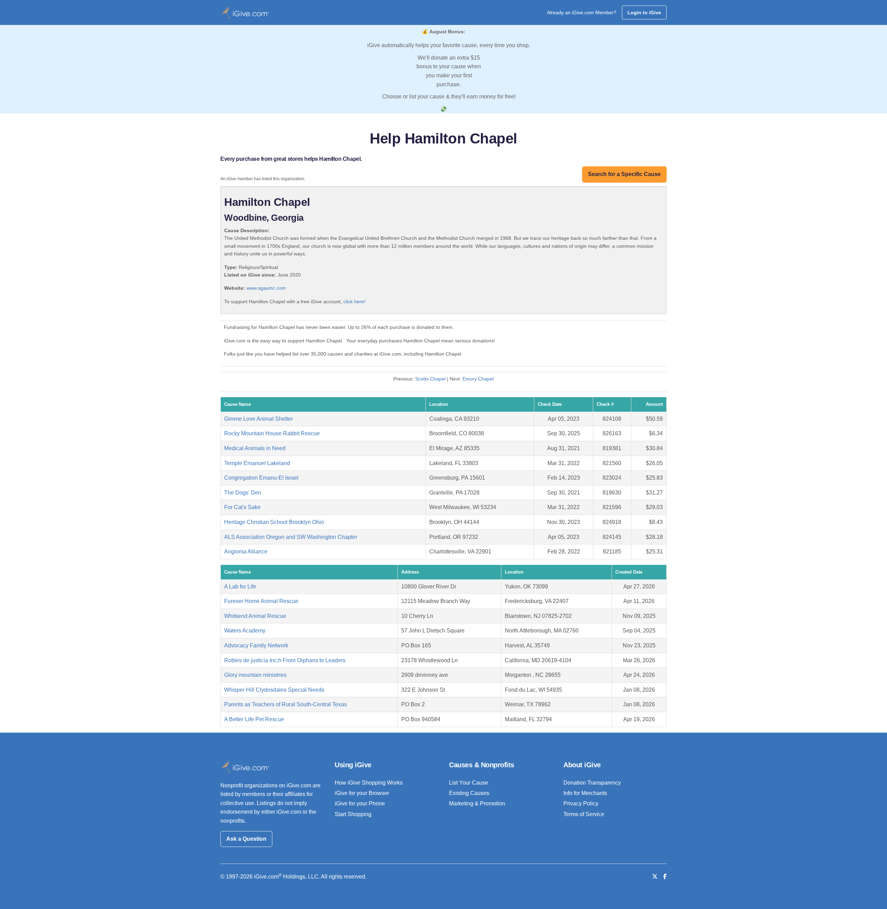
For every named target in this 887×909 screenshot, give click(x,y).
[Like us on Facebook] (665, 877)
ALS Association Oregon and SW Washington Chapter (290, 537)
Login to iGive (644, 12)
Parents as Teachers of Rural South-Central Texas (285, 704)
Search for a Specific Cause (624, 174)
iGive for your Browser (362, 793)
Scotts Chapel (430, 379)
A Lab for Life (240, 586)
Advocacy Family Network (256, 645)
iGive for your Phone (360, 803)
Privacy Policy (580, 803)
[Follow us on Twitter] (655, 877)
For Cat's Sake (242, 507)
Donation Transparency (592, 783)
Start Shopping (353, 814)
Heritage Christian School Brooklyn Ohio (274, 522)
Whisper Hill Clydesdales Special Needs (274, 690)
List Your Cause (468, 783)
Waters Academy (244, 630)
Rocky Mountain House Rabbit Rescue (272, 433)
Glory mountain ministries (255, 675)
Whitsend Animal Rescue (255, 616)
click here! (354, 301)
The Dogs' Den (242, 493)
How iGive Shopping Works (369, 783)
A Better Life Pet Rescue (254, 719)
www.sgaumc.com (266, 288)
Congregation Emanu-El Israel (261, 478)
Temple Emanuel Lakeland (257, 463)
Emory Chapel (478, 379)
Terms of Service (583, 814)
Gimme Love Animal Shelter (258, 419)
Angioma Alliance (245, 551)
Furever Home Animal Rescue (261, 601)
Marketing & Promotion (477, 803)
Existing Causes (469, 793)
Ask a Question (246, 839)
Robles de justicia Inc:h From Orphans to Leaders (284, 660)
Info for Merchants (585, 793)
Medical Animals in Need (255, 448)
